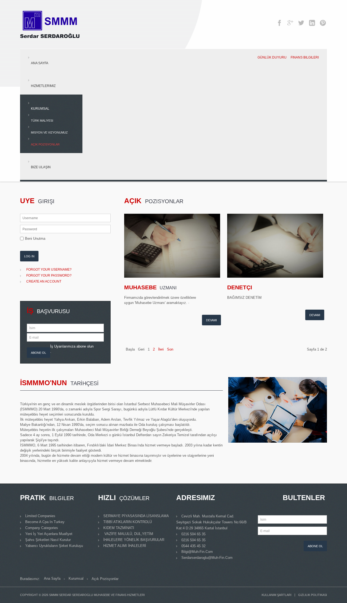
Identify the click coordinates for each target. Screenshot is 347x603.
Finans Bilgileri (305, 57)
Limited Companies (40, 516)
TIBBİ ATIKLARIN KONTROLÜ (127, 522)
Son (170, 349)
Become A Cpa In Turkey (45, 522)
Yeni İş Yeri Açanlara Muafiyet (48, 534)
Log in (29, 256)
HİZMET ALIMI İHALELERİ (124, 546)
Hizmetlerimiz (43, 86)
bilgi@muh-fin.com (197, 552)
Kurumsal (40, 109)
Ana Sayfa (39, 63)
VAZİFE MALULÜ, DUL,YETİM (128, 534)
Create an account (43, 281)
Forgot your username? (49, 269)
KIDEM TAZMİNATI (118, 528)
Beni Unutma (35, 238)
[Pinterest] (323, 20)
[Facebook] (279, 20)
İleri (161, 349)
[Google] (290, 20)
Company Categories (41, 528)
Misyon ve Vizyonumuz (49, 132)
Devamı (211, 320)
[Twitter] (301, 20)
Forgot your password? (49, 275)
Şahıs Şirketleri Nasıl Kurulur (48, 540)
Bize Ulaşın (41, 167)
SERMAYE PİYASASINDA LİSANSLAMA (136, 516)
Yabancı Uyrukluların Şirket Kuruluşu (54, 546)
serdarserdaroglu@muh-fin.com (207, 558)
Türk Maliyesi (42, 120)
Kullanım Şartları (276, 595)
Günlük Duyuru (272, 57)
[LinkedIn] (312, 20)
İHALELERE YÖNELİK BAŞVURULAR (133, 540)
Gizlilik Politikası (312, 595)
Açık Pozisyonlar (45, 144)
